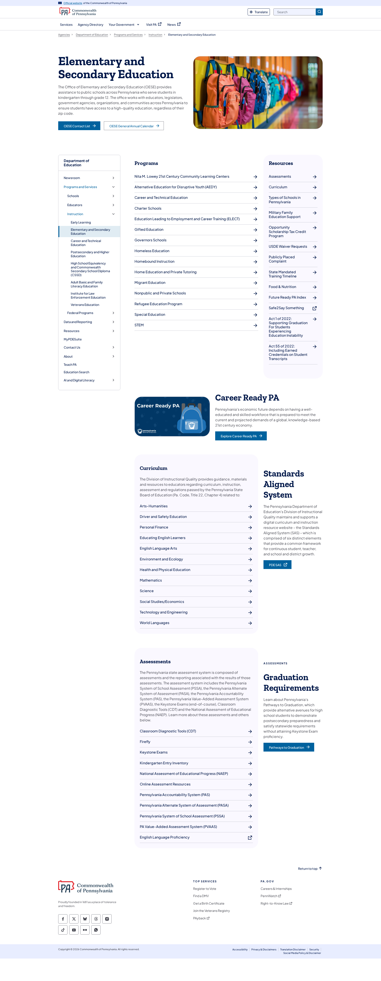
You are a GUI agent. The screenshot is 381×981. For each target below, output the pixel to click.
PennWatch (269, 896)
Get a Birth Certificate (208, 903)
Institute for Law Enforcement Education (88, 295)
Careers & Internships (276, 888)
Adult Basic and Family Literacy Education (87, 284)
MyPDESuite (73, 339)
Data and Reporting (78, 322)
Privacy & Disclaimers (263, 949)
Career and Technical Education (86, 243)
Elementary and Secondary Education (90, 231)
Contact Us (72, 347)
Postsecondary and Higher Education (90, 254)
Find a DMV (201, 896)
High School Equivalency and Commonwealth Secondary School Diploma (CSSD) (90, 269)
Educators (74, 205)
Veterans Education (85, 305)
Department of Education (76, 163)
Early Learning (81, 222)
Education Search (76, 372)
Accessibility (240, 949)
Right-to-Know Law (275, 903)
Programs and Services (80, 187)
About (68, 356)
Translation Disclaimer (293, 949)
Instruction (75, 214)
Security (314, 949)
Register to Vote (204, 888)
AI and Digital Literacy (79, 380)
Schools (73, 196)
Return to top (308, 868)
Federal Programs (80, 313)
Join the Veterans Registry (211, 911)
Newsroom (72, 178)
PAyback (199, 918)
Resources (71, 331)
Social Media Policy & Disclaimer (302, 952)
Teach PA (70, 364)
